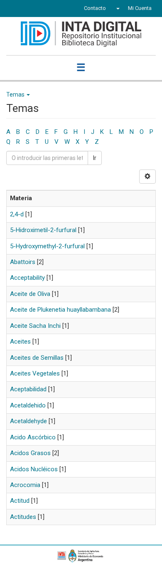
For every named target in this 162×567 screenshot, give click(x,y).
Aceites (20, 341)
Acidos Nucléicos (34, 469)
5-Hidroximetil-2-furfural (43, 230)
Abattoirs (22, 262)
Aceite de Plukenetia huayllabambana (60, 309)
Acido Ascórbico (33, 437)
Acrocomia (25, 485)
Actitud (19, 500)
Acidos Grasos (30, 453)
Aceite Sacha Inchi (35, 326)
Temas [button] (16, 94)
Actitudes (23, 517)
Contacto (95, 8)
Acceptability (27, 277)
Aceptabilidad (28, 389)
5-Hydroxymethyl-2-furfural (47, 246)
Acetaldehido (28, 405)
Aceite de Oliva (30, 294)
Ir (94, 158)
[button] (117, 8)
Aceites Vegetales (35, 373)
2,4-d (17, 214)
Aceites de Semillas (37, 357)
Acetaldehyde (28, 421)
